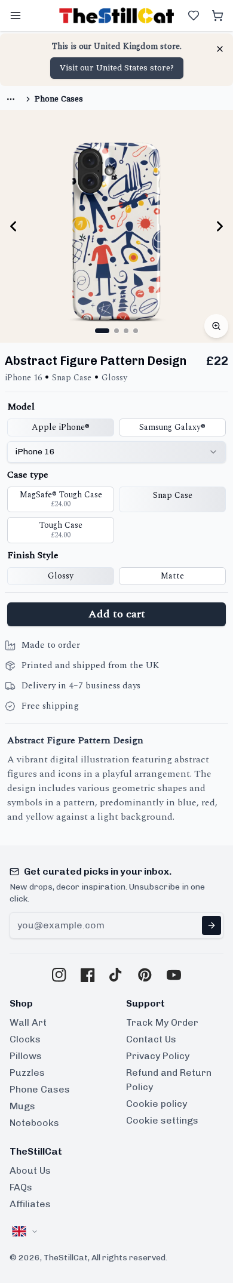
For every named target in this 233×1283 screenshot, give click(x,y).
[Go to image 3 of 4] (126, 331)
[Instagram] (59, 975)
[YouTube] (174, 975)
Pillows (26, 1056)
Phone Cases (59, 98)
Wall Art (28, 1022)
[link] (11, 99)
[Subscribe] (211, 925)
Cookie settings (162, 1120)
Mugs (22, 1106)
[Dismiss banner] (219, 49)
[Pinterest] (145, 975)
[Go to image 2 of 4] (116, 331)
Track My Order (162, 1022)
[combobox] (116, 452)
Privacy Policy (157, 1056)
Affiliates (30, 1204)
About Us (30, 1170)
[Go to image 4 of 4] (135, 331)
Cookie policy (156, 1103)
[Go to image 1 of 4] (102, 331)
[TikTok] (116, 975)
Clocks (25, 1039)
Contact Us (151, 1039)
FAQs (21, 1187)
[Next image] (220, 226)
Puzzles (27, 1072)
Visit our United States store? (117, 67)
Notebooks (34, 1122)
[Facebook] (88, 975)
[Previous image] (13, 226)
